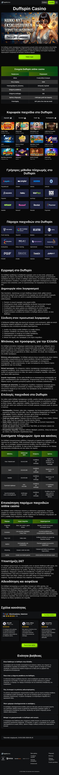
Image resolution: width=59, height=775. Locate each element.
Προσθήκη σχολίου (49, 615)
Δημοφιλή (6, 118)
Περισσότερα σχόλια (29, 645)
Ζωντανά (21, 118)
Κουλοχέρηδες (50, 118)
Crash (35, 118)
